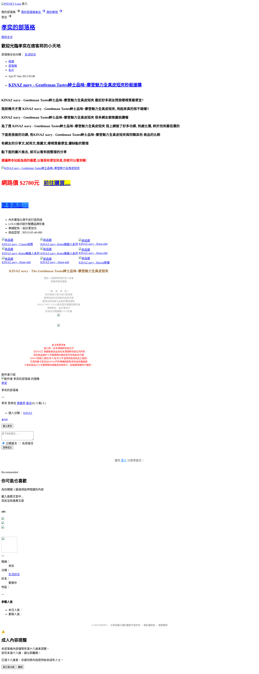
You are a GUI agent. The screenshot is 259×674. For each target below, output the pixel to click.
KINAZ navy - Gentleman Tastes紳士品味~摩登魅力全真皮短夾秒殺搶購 (75, 85)
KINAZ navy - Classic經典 (17, 244)
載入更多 (7, 426)
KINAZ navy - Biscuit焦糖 (94, 262)
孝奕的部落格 (18, 27)
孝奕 (4, 383)
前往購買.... (57, 183)
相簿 (11, 61)
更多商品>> (15, 205)
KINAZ (27, 413)
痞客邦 (21, 403)
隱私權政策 (149, 625)
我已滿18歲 (8, 667)
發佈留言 (7, 447)
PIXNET (103, 625)
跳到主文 (7, 37)
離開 (20, 667)
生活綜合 (30, 54)
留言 (29, 403)
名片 (11, 70)
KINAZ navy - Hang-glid (93, 243)
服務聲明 (163, 625)
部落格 (12, 65)
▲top (4, 419)
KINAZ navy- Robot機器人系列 (59, 244)
